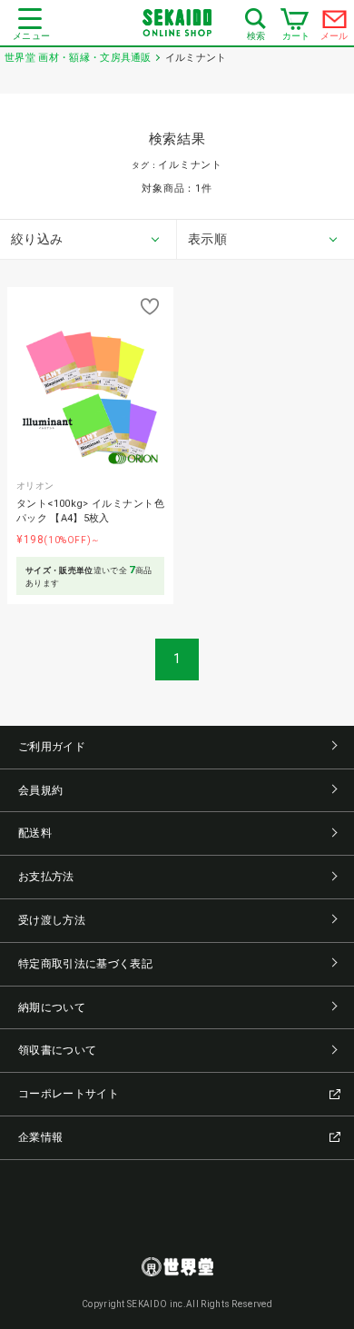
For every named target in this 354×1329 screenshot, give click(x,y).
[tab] (88, 240)
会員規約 (40, 790)
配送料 (35, 833)
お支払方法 (46, 876)
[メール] (335, 23)
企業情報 (40, 1137)
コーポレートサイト (68, 1093)
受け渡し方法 (51, 920)
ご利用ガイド (51, 746)
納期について (51, 1007)
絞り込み (37, 239)
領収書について (57, 1050)
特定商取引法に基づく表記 (85, 963)
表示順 (207, 239)
